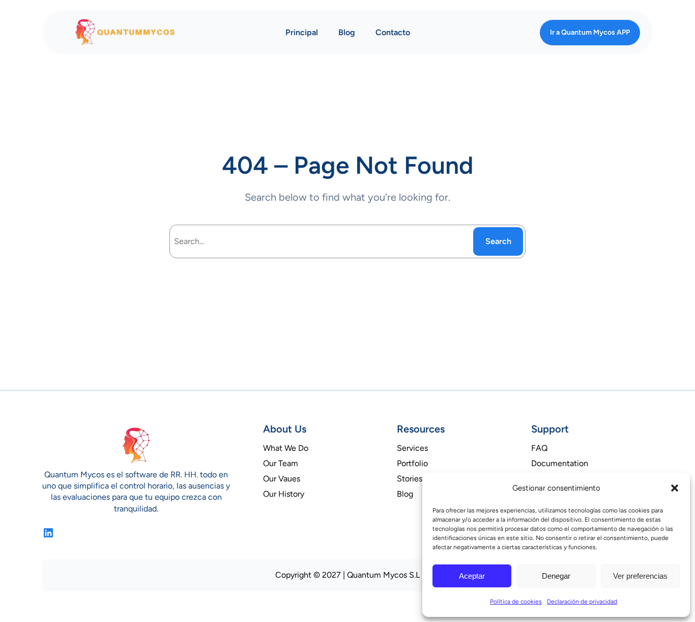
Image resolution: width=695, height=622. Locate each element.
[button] (675, 488)
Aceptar (472, 576)
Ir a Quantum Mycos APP (590, 32)
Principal (301, 32)
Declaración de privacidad (582, 601)
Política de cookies (516, 601)
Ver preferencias (640, 576)
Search (498, 241)
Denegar (556, 576)
